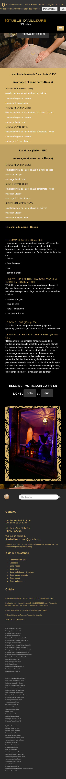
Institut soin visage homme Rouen (15, 678)
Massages (14, 563)
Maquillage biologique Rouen (13, 699)
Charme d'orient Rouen (12, 704)
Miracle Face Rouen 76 (12, 766)
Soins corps (14, 569)
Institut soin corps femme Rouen (14, 690)
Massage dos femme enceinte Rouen (16, 695)
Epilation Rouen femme (12, 726)
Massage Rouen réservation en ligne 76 (16, 640)
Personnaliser (49, 9)
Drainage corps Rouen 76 (12, 671)
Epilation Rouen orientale (12, 730)
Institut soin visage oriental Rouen (15, 685)
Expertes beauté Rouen (12, 716)
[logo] (31, 21)
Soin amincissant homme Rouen (14, 740)
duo (47, 393)
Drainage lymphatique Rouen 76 (14, 666)
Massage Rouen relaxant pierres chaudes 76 (18, 650)
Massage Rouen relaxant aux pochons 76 (17, 652)
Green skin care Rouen (12, 709)
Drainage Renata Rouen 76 (13, 718)
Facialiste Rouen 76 (11, 771)
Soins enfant (15, 578)
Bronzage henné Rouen (12, 733)
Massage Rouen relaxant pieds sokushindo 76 (18, 654)
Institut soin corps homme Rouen (14, 688)
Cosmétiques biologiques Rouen (14, 754)
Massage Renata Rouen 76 (13, 721)
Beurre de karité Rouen (12, 745)
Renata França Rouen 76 (12, 669)
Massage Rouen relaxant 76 (13, 643)
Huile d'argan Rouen (11, 664)
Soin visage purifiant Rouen (13, 759)
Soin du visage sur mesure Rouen (15, 756)
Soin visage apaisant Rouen (13, 761)
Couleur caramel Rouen (12, 702)
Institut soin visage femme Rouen (14, 680)
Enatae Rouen (9, 711)
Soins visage (15, 566)
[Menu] (60, 28)
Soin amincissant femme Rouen (14, 737)
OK (63, 9)
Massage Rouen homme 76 (13, 633)
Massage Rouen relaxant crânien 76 (15, 657)
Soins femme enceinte (19, 575)
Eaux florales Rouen (11, 749)
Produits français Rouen (12, 714)
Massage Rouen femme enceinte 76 (15, 638)
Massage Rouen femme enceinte (14, 697)
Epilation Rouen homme (12, 728)
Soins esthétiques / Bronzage (22, 572)
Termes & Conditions (15, 619)
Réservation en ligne (33, 33)
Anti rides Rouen (10, 764)
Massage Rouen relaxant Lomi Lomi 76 (16, 647)
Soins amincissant (17, 581)
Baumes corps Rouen (11, 742)
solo (30, 393)
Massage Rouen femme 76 (13, 631)
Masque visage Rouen (11, 747)
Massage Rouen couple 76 (12, 628)
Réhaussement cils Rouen (12, 735)
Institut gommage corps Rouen (14, 692)
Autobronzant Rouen (11, 707)
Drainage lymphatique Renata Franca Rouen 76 (18, 768)
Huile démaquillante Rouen (13, 662)
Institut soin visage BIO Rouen (14, 683)
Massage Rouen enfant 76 (12, 635)
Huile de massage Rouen (12, 659)
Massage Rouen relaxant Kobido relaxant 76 (17, 645)
